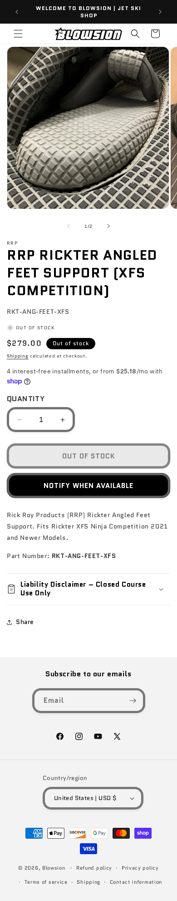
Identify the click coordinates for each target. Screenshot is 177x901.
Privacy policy (140, 867)
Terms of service (46, 882)
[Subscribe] (133, 700)
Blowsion (53, 867)
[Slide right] (108, 226)
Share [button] (25, 621)
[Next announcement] (160, 12)
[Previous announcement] (17, 12)
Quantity (25, 398)
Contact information (136, 882)
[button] (18, 34)
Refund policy (94, 867)
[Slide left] (69, 226)
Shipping (18, 355)
